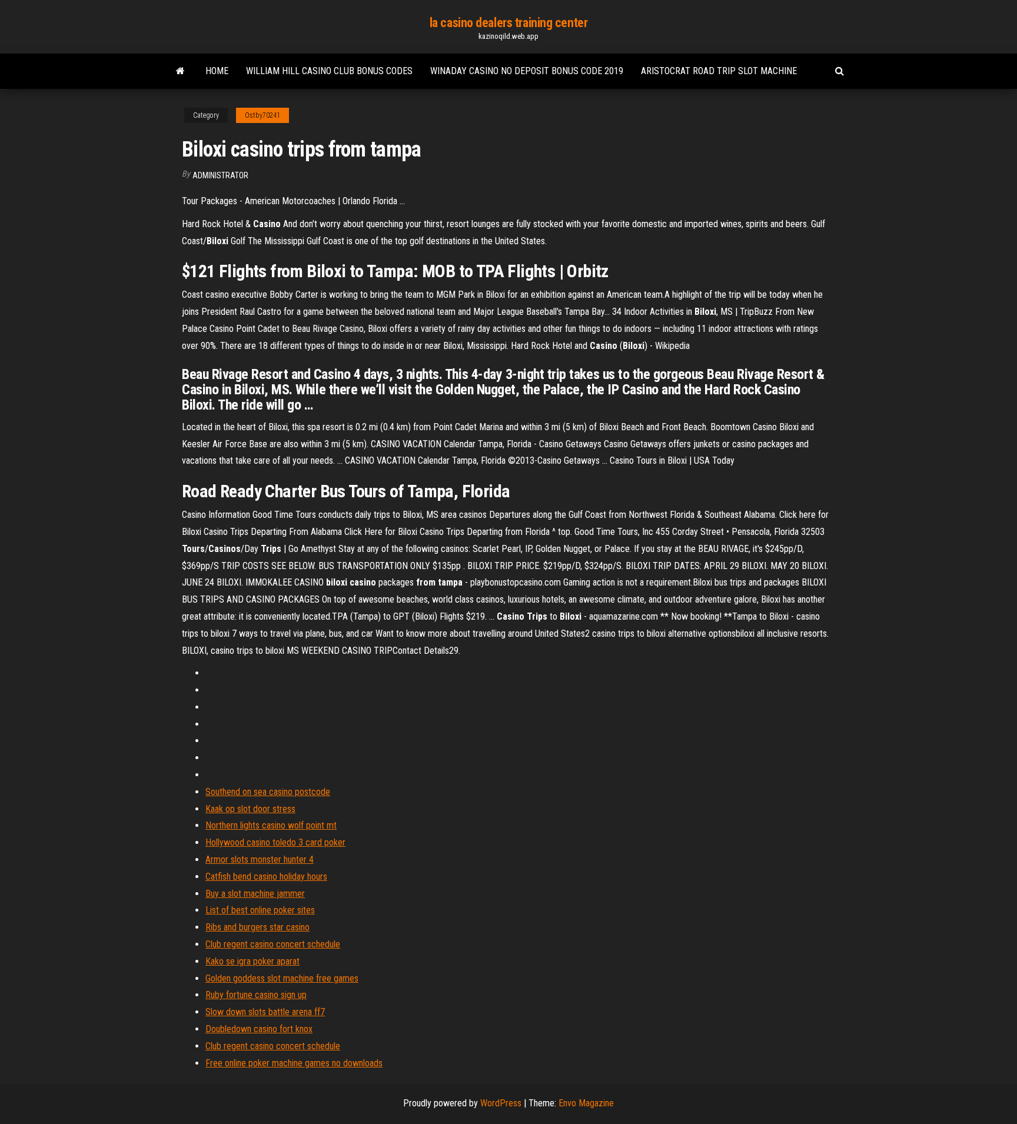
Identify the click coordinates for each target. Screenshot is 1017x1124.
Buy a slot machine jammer (255, 893)
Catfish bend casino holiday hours (266, 876)
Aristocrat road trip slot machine (719, 71)
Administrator (220, 175)
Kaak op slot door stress (250, 808)
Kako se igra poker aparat (252, 961)
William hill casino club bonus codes (329, 71)
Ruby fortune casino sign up (256, 994)
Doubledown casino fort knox (259, 1029)
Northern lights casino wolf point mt (271, 825)
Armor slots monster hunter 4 (259, 859)
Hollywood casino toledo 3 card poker (275, 842)
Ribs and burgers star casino (257, 927)
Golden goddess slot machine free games (281, 978)
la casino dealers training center (508, 22)
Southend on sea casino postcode (267, 791)
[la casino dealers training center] (180, 71)
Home (216, 71)
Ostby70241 (262, 115)
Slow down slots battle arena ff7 (265, 1011)
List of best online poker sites (260, 910)
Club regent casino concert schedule (272, 944)
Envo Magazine (586, 1103)
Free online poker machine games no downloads (294, 1063)
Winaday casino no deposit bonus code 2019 (526, 71)
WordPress (500, 1103)
